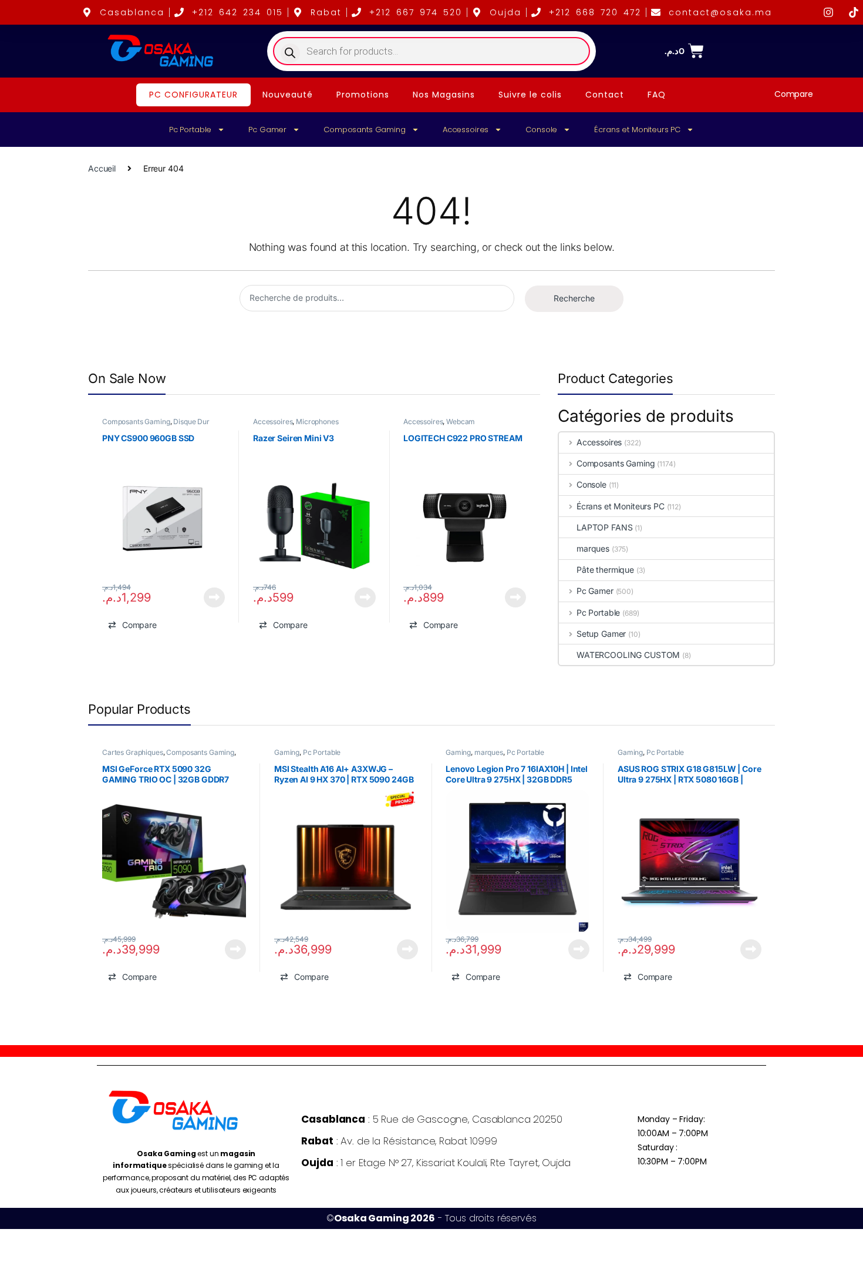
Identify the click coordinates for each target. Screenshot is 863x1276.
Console (541, 129)
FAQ (657, 94)
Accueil (102, 168)
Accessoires (465, 129)
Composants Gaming (364, 129)
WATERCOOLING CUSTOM (628, 655)
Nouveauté (287, 94)
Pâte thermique (605, 570)
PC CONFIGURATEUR (193, 94)
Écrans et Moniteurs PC (637, 129)
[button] (132, 625)
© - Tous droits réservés (431, 1218)
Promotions (362, 94)
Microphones (317, 421)
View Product (210, 597)
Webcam (461, 421)
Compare (793, 94)
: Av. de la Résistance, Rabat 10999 (399, 1141)
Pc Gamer (267, 129)
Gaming (286, 752)
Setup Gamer (601, 634)
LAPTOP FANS (604, 527)
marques (593, 548)
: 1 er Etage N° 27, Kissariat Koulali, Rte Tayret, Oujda (435, 1163)
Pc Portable (190, 129)
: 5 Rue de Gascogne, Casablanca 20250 (431, 1119)
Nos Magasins (444, 94)
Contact (604, 94)
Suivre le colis (530, 94)
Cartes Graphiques (132, 752)
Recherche (574, 298)
